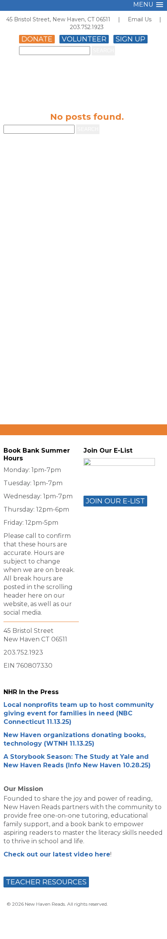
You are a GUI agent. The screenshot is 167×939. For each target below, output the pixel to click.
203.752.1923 (87, 27)
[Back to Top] (152, 926)
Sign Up (130, 39)
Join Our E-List (115, 501)
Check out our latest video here (56, 854)
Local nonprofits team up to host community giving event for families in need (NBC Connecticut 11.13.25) (78, 713)
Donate (36, 39)
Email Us (139, 19)
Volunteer (84, 39)
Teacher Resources (46, 882)
